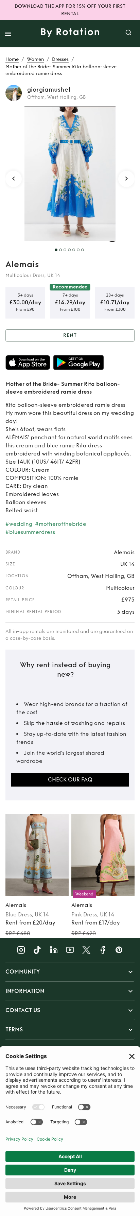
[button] (70, 971)
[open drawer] (8, 34)
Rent (70, 335)
